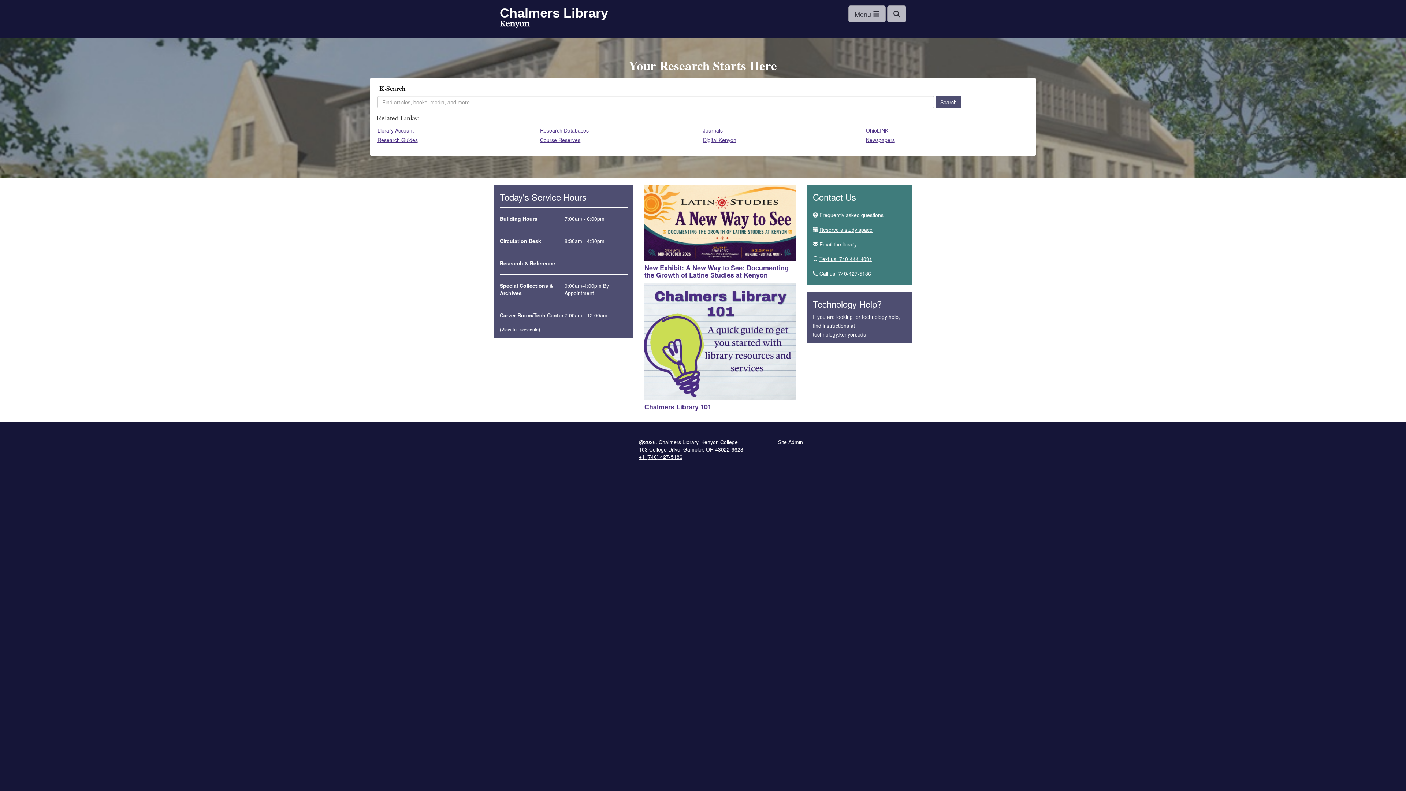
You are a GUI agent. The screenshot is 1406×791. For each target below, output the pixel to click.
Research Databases (564, 130)
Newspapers (880, 140)
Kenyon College (515, 25)
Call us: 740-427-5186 (845, 273)
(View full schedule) (520, 329)
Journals (713, 130)
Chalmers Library (554, 13)
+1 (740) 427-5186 (660, 456)
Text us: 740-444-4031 (845, 259)
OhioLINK (877, 130)
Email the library (838, 244)
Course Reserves (560, 140)
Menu (864, 14)
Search (948, 102)
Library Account (395, 130)
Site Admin (790, 442)
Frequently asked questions (851, 215)
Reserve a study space (846, 229)
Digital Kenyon (719, 140)
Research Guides (397, 140)
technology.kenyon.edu (839, 334)
